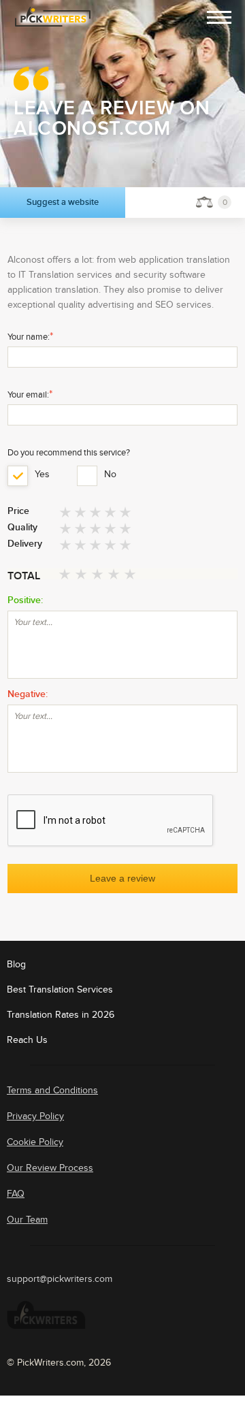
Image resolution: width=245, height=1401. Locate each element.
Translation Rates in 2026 (60, 1014)
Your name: (30, 336)
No (107, 474)
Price (18, 511)
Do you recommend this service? (68, 452)
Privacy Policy (35, 1116)
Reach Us (27, 1040)
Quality (22, 527)
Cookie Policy (35, 1142)
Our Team (27, 1219)
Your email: (29, 394)
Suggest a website (63, 202)
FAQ (15, 1193)
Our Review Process (50, 1168)
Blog (16, 964)
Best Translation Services (60, 989)
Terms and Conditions (52, 1090)
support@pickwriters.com (59, 1279)
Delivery (24, 543)
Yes (38, 474)
